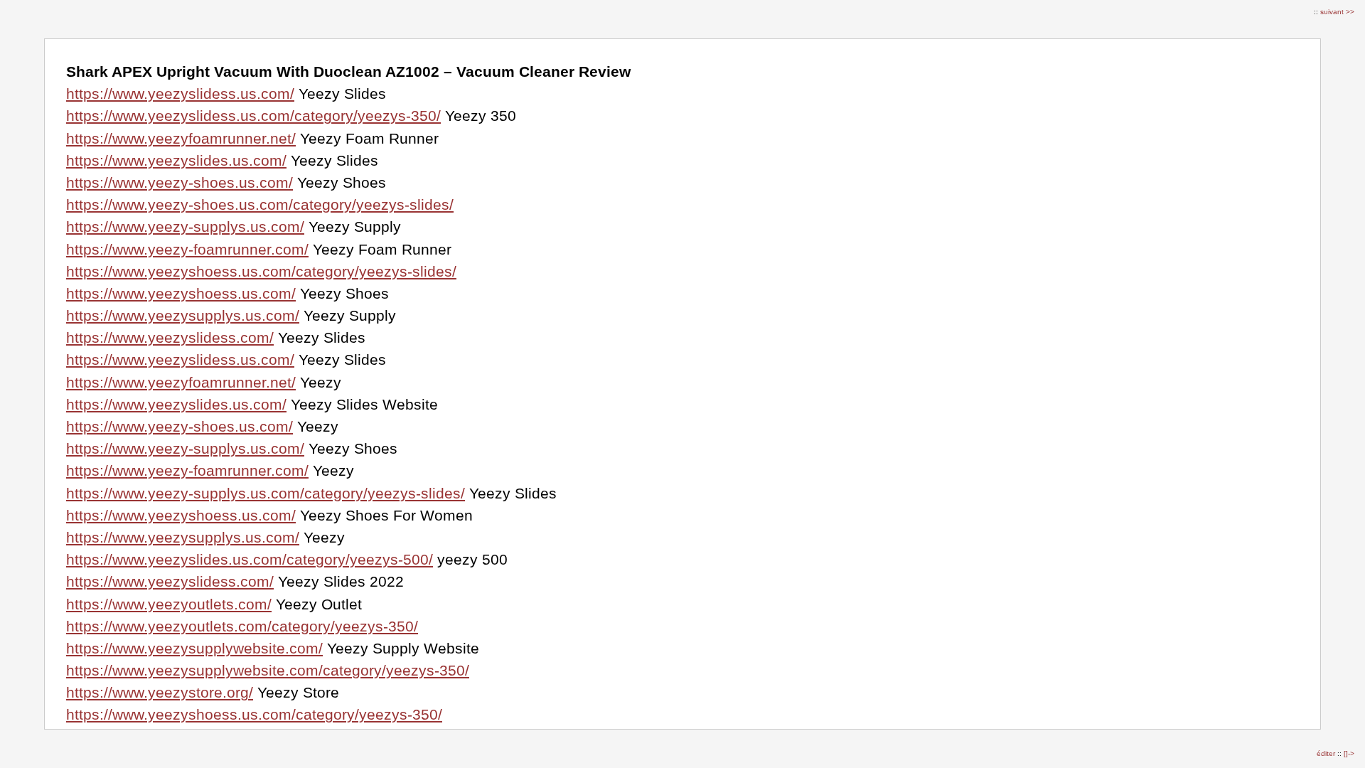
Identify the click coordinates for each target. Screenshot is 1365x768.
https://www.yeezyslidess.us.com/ (180, 93)
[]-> (1349, 753)
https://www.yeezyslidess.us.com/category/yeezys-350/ (253, 115)
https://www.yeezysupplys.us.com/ (182, 315)
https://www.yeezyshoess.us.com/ (181, 293)
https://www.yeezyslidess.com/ (170, 337)
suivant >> (1337, 12)
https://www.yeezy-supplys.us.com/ (185, 226)
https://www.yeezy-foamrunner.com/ (187, 249)
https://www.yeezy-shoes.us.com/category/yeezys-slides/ (260, 204)
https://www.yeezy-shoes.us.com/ (179, 182)
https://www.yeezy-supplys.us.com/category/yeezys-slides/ (265, 493)
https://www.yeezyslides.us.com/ (176, 160)
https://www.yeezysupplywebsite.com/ (194, 648)
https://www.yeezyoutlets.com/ (169, 604)
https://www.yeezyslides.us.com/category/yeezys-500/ (249, 559)
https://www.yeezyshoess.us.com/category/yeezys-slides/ (261, 271)
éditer (1327, 753)
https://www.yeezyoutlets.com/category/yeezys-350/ (242, 626)
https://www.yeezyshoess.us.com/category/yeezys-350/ (254, 714)
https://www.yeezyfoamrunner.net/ (181, 138)
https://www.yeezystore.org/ (159, 692)
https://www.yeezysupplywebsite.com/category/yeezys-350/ (267, 670)
